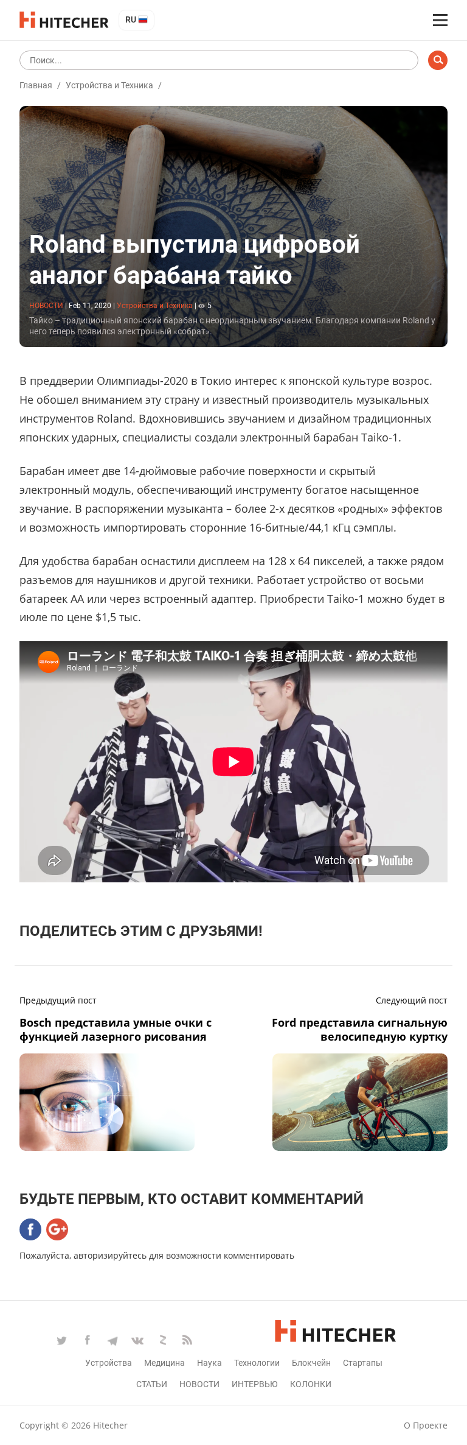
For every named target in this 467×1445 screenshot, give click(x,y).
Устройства (108, 1363)
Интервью (255, 1384)
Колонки (310, 1384)
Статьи (151, 1384)
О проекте (426, 1425)
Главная (35, 85)
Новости (199, 1384)
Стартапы (362, 1363)
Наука (209, 1363)
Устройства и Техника (109, 85)
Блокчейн (311, 1363)
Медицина (164, 1363)
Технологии (257, 1363)
